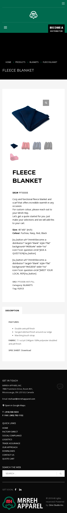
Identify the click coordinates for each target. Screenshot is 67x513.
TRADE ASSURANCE (11, 443)
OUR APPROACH (9, 447)
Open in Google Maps (14, 405)
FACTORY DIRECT (10, 431)
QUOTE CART (8, 458)
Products (20, 62)
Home (8, 62)
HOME (5, 428)
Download (26, 350)
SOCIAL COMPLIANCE (12, 435)
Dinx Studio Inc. (56, 505)
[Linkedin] (20, 489)
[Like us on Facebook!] (15, 489)
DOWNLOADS (8, 451)
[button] (46, 103)
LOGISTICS (7, 439)
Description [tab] (12, 310)
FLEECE (21, 288)
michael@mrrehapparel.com (21, 398)
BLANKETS (34, 62)
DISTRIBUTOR (56, 29)
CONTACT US (8, 454)
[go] (61, 473)
